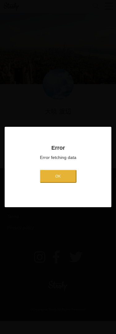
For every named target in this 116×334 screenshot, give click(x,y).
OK (58, 176)
